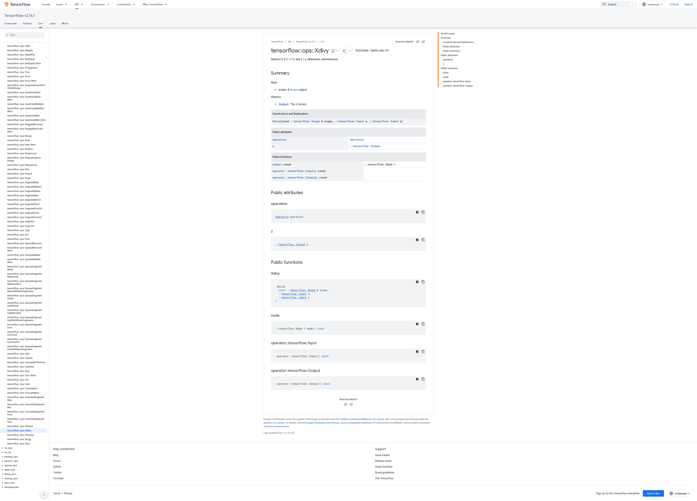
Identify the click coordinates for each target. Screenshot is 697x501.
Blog (55, 455)
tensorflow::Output (366, 146)
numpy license (281, 426)
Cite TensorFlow (384, 478)
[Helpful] (418, 41)
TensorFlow (277, 41)
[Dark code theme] (417, 212)
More (65, 23)
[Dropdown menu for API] (83, 4)
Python (27, 23)
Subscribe (653, 493)
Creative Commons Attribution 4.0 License (362, 419)
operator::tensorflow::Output (293, 177)
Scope (294, 89)
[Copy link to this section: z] (276, 231)
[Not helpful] (423, 41)
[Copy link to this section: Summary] (293, 73)
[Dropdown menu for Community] (135, 4)
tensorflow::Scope (307, 121)
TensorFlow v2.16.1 (19, 15)
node (275, 164)
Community (124, 4)
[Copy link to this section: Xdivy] (283, 274)
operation (279, 139)
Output (283, 104)
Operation (357, 139)
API (77, 4)
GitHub (674, 4)
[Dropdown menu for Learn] (67, 4)
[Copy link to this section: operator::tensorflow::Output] (323, 371)
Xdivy (276, 121)
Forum (57, 460)
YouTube (58, 478)
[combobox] (618, 4)
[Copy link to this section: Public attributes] (306, 193)
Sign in (688, 4)
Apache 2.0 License (274, 422)
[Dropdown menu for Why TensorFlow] (167, 4)
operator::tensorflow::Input (292, 171)
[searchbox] (24, 35)
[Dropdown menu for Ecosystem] (109, 4)
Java (52, 23)
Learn (59, 4)
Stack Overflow (384, 466)
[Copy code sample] (423, 212)
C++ (40, 23)
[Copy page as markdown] (344, 51)
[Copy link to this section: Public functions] (306, 262)
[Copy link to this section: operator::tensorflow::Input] (320, 343)
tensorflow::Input (351, 121)
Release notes (383, 460)
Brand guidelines (384, 472)
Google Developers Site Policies (322, 422)
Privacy (68, 493)
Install (46, 4)
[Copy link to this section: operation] (291, 204)
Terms (57, 493)
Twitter (57, 472)
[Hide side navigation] (43, 494)
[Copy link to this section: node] (283, 316)
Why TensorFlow (153, 4)
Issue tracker (382, 455)
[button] (23, 448)
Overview (10, 23)
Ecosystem (98, 4)
